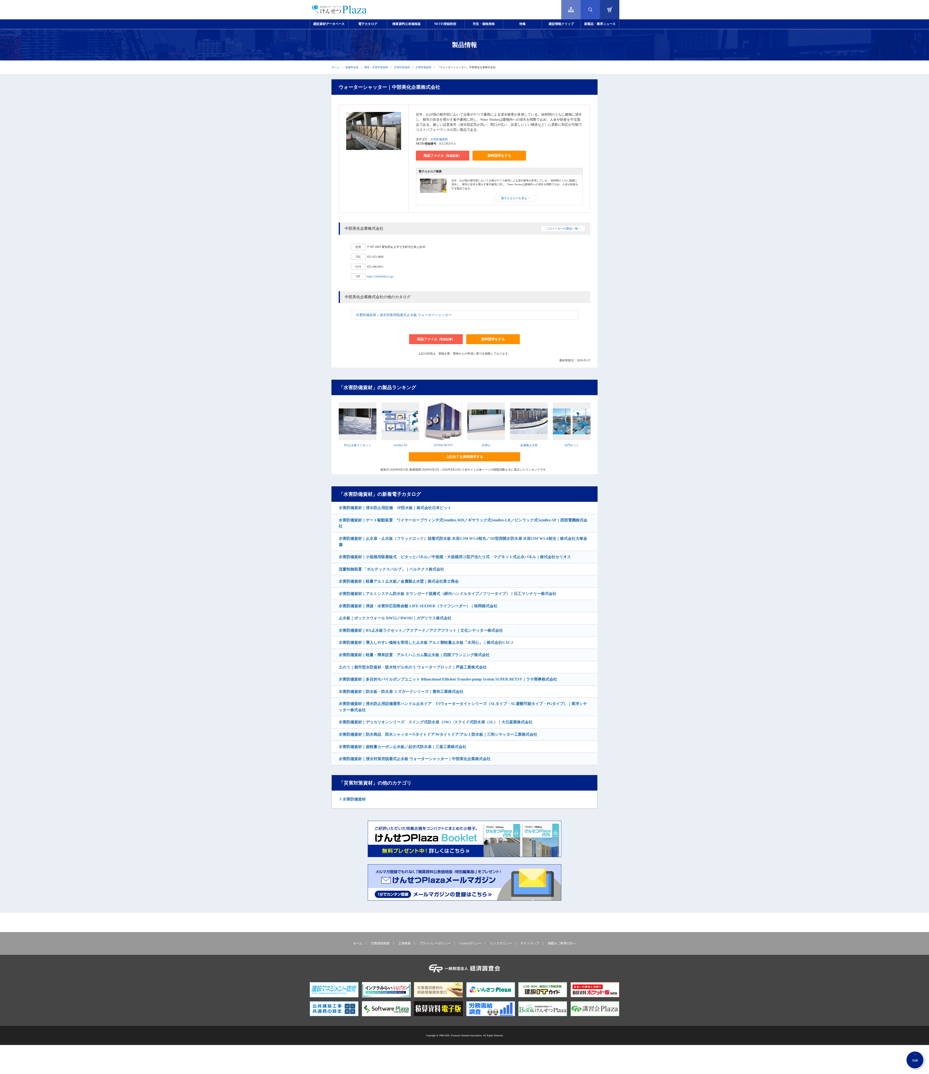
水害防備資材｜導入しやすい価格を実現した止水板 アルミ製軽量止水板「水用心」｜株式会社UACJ (426, 642)
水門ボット (571, 445)
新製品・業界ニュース (600, 24)
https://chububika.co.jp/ (380, 276)
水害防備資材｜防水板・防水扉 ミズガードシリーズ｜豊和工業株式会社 (401, 691)
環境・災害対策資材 (376, 67)
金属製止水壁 (529, 445)
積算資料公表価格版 (406, 24)
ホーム (335, 67)
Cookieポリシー (470, 943)
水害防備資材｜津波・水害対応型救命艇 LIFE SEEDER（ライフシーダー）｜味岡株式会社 (418, 606)
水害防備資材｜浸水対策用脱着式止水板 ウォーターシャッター (404, 315)
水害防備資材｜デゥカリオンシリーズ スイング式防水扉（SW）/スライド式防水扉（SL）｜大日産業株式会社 (435, 722)
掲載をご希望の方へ (562, 943)
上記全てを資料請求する (464, 457)
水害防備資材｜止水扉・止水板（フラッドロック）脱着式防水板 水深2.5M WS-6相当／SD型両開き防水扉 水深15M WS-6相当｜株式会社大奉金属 (463, 541)
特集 (522, 24)
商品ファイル (442, 155)
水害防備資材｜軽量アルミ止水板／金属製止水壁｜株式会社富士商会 (399, 581)
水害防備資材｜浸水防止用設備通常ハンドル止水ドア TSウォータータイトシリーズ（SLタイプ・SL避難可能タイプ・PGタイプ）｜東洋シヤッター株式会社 (463, 707)
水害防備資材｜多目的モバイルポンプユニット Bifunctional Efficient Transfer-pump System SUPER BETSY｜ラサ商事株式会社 (448, 679)
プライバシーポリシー (435, 943)
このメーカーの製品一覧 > (563, 228)
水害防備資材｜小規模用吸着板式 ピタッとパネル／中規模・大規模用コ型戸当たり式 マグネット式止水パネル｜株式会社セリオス (455, 557)
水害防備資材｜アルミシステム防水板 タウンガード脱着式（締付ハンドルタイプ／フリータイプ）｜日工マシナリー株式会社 (447, 594)
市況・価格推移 (484, 24)
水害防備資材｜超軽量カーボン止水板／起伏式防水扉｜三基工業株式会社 (402, 747)
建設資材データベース (329, 24)
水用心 (486, 445)
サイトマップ (529, 943)
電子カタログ (367, 24)
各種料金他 (352, 67)
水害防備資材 (423, 67)
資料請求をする (499, 155)
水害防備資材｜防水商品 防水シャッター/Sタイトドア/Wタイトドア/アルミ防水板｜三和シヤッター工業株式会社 (438, 734)
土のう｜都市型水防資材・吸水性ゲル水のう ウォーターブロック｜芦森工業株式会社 (413, 667)
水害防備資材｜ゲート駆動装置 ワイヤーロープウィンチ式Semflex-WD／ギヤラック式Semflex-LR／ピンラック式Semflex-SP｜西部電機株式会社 (463, 523)
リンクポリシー (501, 943)
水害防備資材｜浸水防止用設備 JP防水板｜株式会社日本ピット (395, 508)
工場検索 (404, 943)
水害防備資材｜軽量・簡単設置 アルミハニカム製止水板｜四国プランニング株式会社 (414, 655)
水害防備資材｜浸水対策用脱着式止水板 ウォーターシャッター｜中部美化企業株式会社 (415, 759)
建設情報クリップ (561, 24)
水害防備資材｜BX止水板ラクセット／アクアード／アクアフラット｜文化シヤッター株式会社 (421, 630)
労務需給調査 (380, 943)
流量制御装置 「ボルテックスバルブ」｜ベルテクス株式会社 (391, 569)
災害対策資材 (402, 67)
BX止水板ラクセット (357, 445)
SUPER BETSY (443, 445)
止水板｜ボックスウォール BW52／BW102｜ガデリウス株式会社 (395, 618)
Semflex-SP (400, 445)
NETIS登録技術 (445, 24)
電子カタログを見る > (515, 198)
